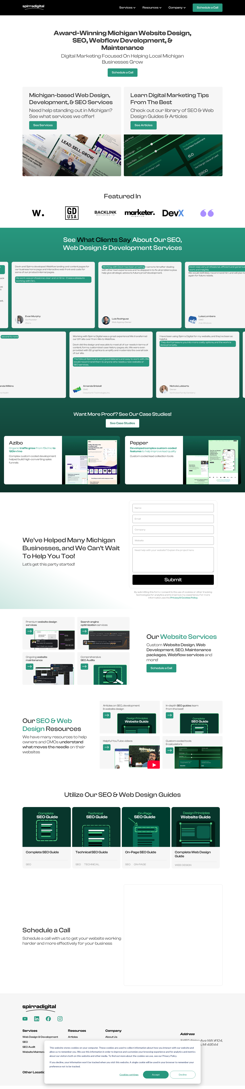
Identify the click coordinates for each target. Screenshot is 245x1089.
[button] (127, 8)
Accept (156, 1074)
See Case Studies (122, 423)
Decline (183, 1074)
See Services (43, 125)
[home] (33, 8)
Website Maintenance (36, 1051)
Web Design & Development (40, 1036)
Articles (73, 1036)
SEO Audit (28, 1046)
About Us (111, 1036)
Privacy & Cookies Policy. (184, 597)
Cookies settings (129, 1074)
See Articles (143, 125)
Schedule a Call (207, 7)
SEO (25, 1041)
